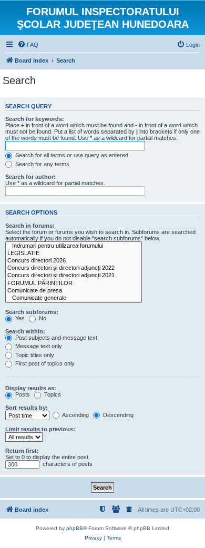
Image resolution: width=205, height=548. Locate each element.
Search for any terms (41, 164)
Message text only (38, 346)
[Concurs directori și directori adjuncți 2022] (73, 268)
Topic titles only (34, 355)
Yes (19, 318)
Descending (117, 415)
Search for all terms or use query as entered (71, 155)
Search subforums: (31, 312)
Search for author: (30, 177)
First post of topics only (44, 363)
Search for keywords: (34, 119)
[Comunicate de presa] (73, 291)
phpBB (74, 528)
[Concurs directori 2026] (73, 261)
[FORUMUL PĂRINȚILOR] (73, 283)
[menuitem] (27, 44)
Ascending (75, 415)
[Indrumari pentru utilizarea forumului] (73, 246)
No (41, 318)
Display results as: (30, 388)
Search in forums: (30, 225)
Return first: (22, 451)
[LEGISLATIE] (73, 253)
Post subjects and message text (55, 337)
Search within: (25, 331)
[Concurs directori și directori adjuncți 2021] (73, 275)
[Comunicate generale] (73, 298)
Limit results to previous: (40, 429)
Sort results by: (26, 407)
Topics (52, 394)
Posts (22, 394)
